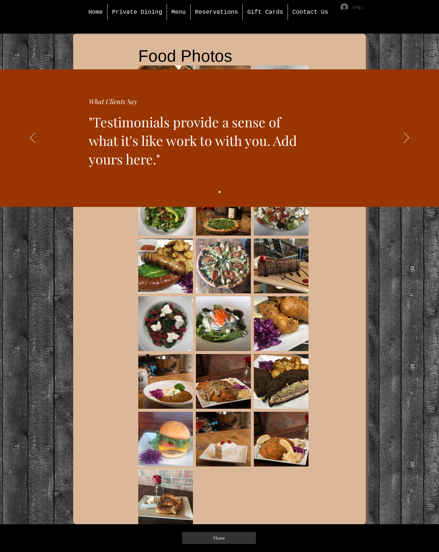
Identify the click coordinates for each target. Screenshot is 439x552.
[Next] (406, 138)
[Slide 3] (219, 192)
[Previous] (32, 138)
